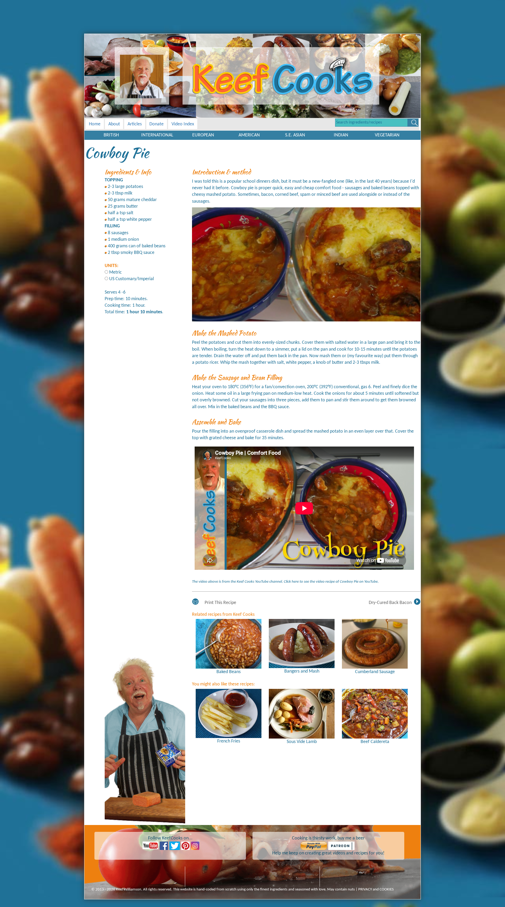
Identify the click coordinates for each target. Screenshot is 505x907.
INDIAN (341, 135)
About (114, 124)
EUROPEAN (203, 135)
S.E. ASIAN (295, 135)
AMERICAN (249, 135)
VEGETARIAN (387, 135)
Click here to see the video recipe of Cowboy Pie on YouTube (331, 582)
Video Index (182, 124)
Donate (156, 124)
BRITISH (111, 135)
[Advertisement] (252, 12)
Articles (135, 124)
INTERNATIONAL (157, 135)
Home (94, 124)
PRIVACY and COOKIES (376, 889)
